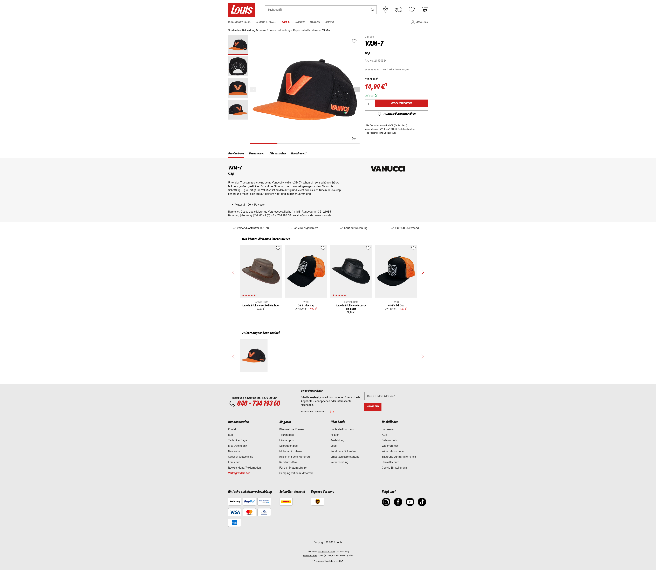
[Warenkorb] (424, 9)
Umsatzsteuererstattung (345, 456)
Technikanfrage (237, 440)
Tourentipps (286, 434)
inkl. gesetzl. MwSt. (384, 125)
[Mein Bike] (398, 9)
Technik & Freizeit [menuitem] (266, 22)
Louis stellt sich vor (342, 429)
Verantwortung (339, 462)
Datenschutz (389, 440)
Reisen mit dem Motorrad (294, 456)
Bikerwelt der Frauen (291, 429)
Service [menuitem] (329, 22)
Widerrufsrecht (390, 445)
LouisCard (234, 462)
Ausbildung (337, 440)
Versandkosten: (372, 129)
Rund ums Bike (288, 462)
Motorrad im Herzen (291, 451)
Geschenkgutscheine (240, 456)
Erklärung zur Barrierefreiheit (399, 456)
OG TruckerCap (306, 305)
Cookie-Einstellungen (394, 467)
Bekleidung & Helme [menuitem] (239, 22)
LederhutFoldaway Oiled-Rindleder (260, 305)
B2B (230, 434)
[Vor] (357, 89)
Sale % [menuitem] (286, 22)
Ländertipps (286, 440)
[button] (373, 9)
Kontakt (232, 429)
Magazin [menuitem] (315, 22)
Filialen (335, 434)
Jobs (334, 445)
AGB (384, 434)
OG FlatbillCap (396, 305)
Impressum (388, 429)
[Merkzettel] (411, 9)
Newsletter (234, 451)
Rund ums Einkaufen (343, 451)
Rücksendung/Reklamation (244, 467)
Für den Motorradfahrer (293, 467)
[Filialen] (385, 9)
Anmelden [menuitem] (422, 22)
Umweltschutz (390, 462)
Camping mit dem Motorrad (296, 473)
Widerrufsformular (393, 451)
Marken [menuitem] (299, 22)
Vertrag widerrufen (239, 473)
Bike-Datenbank (237, 445)
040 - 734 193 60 (258, 403)
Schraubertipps (288, 445)
